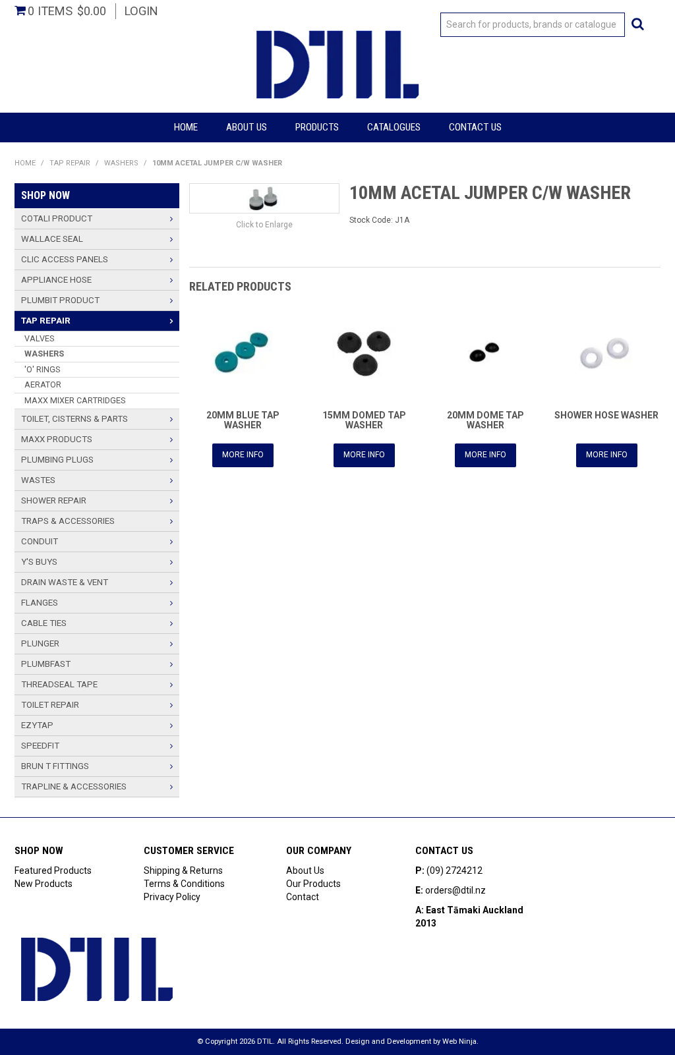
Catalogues (394, 127)
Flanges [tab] (39, 603)
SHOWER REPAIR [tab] (53, 500)
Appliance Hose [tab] (56, 280)
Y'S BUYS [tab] (39, 562)
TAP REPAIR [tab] (46, 321)
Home (186, 127)
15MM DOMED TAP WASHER (364, 420)
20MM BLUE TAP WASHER (242, 420)
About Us (246, 127)
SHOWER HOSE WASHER (606, 415)
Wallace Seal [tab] (52, 239)
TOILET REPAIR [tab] (50, 705)
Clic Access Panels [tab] (64, 259)
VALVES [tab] (39, 338)
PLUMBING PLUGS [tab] (57, 460)
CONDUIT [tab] (39, 541)
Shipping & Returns (183, 870)
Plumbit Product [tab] (60, 300)
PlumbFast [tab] (46, 664)
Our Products (313, 883)
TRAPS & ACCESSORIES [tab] (68, 521)
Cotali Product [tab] (56, 218)
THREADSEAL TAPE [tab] (59, 684)
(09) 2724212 (454, 870)
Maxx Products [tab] (56, 439)
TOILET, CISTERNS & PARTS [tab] (74, 419)
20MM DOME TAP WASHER (485, 420)
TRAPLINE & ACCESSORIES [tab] (74, 786)
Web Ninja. (460, 1041)
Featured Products (53, 870)
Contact (302, 897)
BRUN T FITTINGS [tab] (55, 766)
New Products (44, 883)
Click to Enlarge (264, 224)
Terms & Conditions (184, 883)
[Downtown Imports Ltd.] (337, 63)
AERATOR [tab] (42, 384)
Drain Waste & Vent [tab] (64, 582)
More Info (243, 454)
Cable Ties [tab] (44, 623)
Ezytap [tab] (37, 725)
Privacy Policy (172, 897)
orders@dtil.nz (455, 890)
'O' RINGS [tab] (42, 369)
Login (141, 11)
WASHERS (121, 163)
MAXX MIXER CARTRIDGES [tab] (74, 400)
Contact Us (475, 127)
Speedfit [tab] (40, 746)
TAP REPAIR (69, 163)
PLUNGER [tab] (40, 643)
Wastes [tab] (38, 480)
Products (317, 127)
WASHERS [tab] (44, 353)
